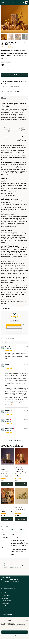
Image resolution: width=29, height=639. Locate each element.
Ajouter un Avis (14, 320)
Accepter (14, 632)
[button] (27, 619)
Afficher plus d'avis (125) (14, 440)
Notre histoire (5, 603)
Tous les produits (6, 600)
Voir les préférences (14, 635)
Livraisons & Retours (7, 614)
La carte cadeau (6, 595)
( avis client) (5, 47)
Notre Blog (4, 606)
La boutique (5, 598)
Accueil (2, 90)
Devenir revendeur (6, 612)
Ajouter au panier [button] (6, 484)
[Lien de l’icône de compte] (23, 2)
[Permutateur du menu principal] (3, 2)
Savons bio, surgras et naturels (9, 90)
